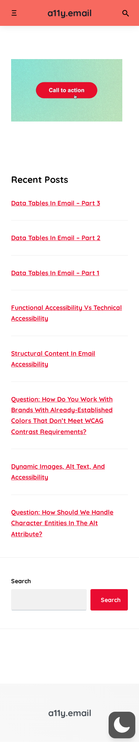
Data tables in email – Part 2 (55, 238)
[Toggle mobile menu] (14, 12)
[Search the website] (125, 13)
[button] (122, 725)
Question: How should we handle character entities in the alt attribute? (62, 523)
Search (21, 581)
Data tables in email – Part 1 (55, 273)
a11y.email (69, 12)
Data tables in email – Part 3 (55, 203)
